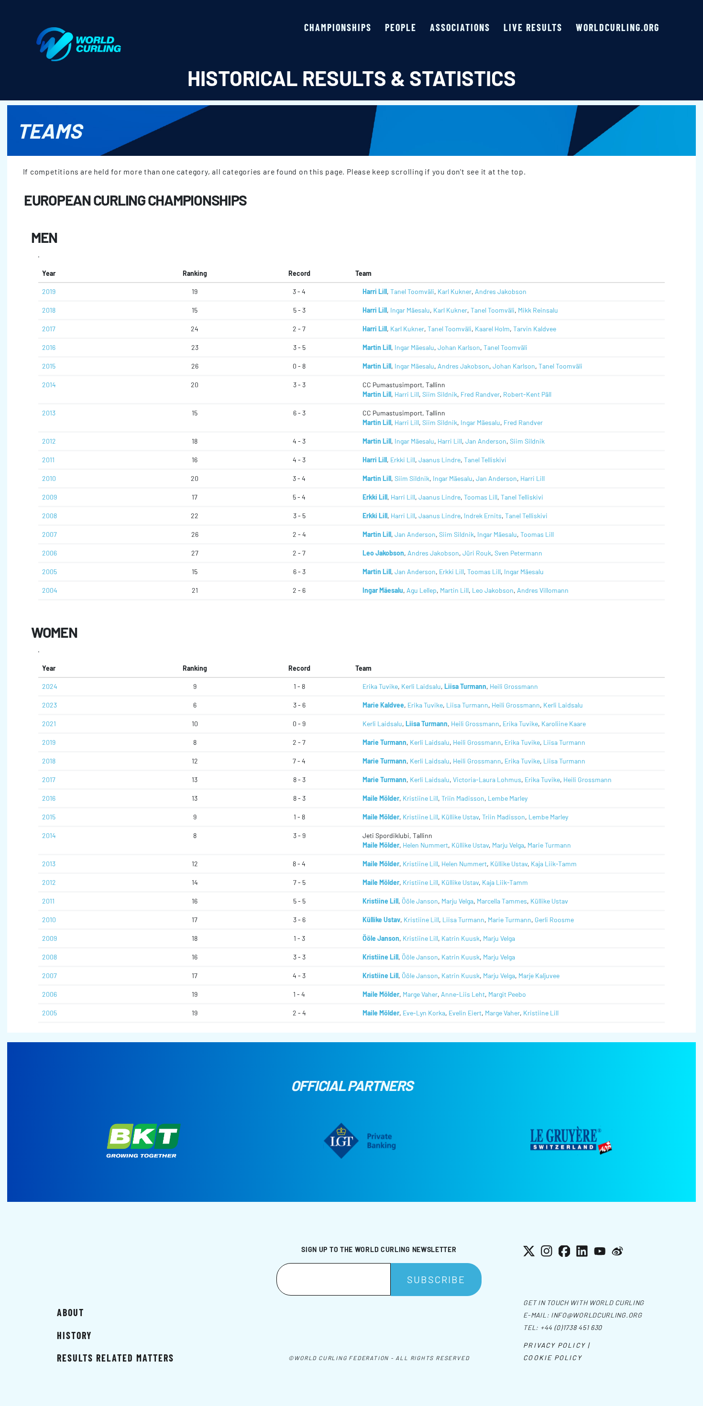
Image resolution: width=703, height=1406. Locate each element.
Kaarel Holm (492, 329)
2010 (49, 478)
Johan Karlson (459, 347)
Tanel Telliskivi (485, 460)
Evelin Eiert (465, 1013)
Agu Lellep (421, 590)
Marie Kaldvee (383, 705)
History (74, 1335)
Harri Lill (374, 291)
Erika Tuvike (380, 686)
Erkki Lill (402, 460)
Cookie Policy (552, 1357)
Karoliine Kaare (563, 723)
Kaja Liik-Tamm (554, 864)
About (70, 1312)
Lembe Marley (507, 798)
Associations (460, 27)
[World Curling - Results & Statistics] (78, 32)
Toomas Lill (480, 497)
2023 (49, 705)
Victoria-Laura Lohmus (487, 779)
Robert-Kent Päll (527, 394)
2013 (48, 413)
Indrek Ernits (483, 516)
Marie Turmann (384, 742)
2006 (49, 553)
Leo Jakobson (383, 553)
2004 (49, 590)
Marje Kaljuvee (539, 975)
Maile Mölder (380, 798)
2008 (49, 516)
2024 (49, 686)
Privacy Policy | (556, 1345)
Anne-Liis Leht (463, 994)
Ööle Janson (420, 901)
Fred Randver (480, 394)
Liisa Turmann (465, 686)
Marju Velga (508, 845)
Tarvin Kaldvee (534, 329)
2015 (48, 366)
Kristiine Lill (420, 798)
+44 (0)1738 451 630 (571, 1327)
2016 (48, 347)
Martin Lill (376, 347)
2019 (48, 291)
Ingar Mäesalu (410, 310)
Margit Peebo (507, 994)
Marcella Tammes (502, 901)
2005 (49, 571)
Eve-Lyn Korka (424, 1013)
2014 (49, 385)
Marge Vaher (420, 994)
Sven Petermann (518, 553)
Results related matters (115, 1357)
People (401, 27)
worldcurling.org (617, 27)
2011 (48, 460)
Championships (338, 27)
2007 (49, 534)
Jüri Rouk (476, 553)
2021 (49, 723)
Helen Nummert (425, 845)
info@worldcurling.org (596, 1315)
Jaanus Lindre (439, 460)
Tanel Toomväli (412, 291)
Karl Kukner (455, 291)
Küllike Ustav (460, 817)
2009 (49, 497)
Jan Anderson (485, 441)
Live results (533, 27)
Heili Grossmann (514, 686)
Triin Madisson (462, 798)
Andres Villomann (543, 590)
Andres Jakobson (501, 291)
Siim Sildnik (439, 394)
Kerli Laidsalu (421, 686)
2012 (49, 441)
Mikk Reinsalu (538, 310)
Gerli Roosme (554, 920)
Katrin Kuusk (460, 938)
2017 (48, 329)
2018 (48, 310)
